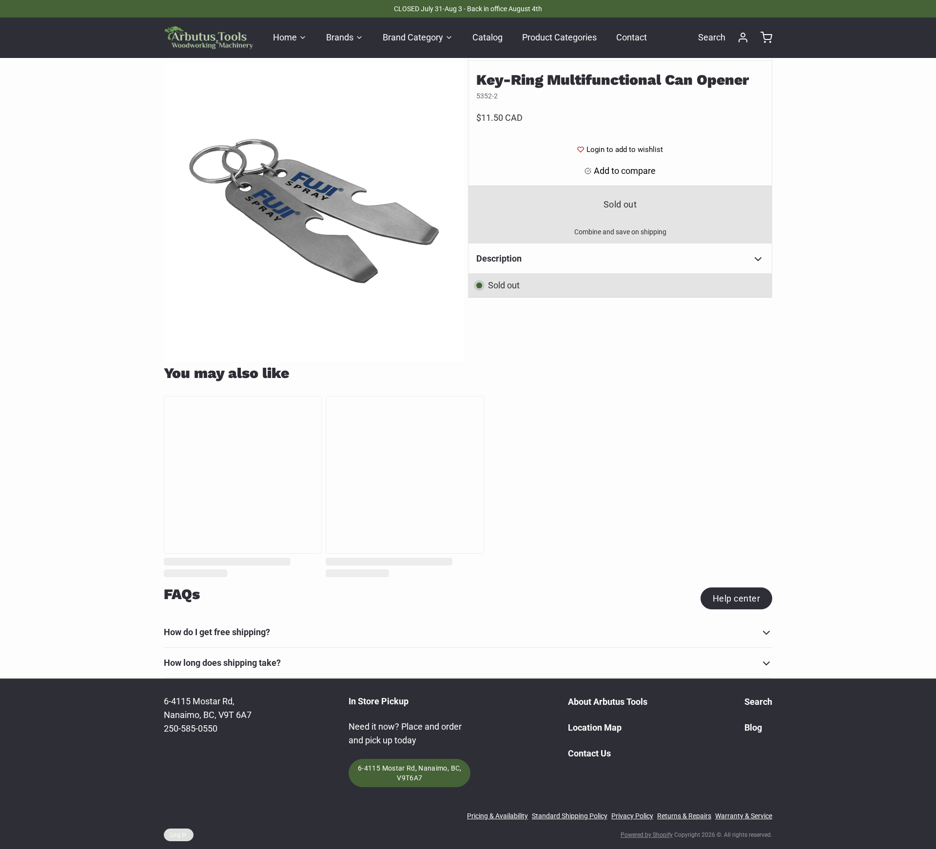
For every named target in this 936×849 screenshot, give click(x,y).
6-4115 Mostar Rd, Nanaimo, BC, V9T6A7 (410, 773)
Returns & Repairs (684, 816)
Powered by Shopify (647, 834)
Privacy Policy (632, 816)
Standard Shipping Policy (569, 816)
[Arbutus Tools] (209, 37)
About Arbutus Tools (607, 702)
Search (711, 37)
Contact (631, 37)
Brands (339, 37)
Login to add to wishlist (624, 149)
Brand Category (413, 37)
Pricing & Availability (497, 816)
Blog (753, 727)
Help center (736, 598)
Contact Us (589, 753)
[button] (620, 204)
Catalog (487, 37)
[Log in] (739, 37)
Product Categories (559, 37)
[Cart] (762, 37)
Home (285, 37)
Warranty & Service (743, 816)
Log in (178, 834)
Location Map (595, 727)
